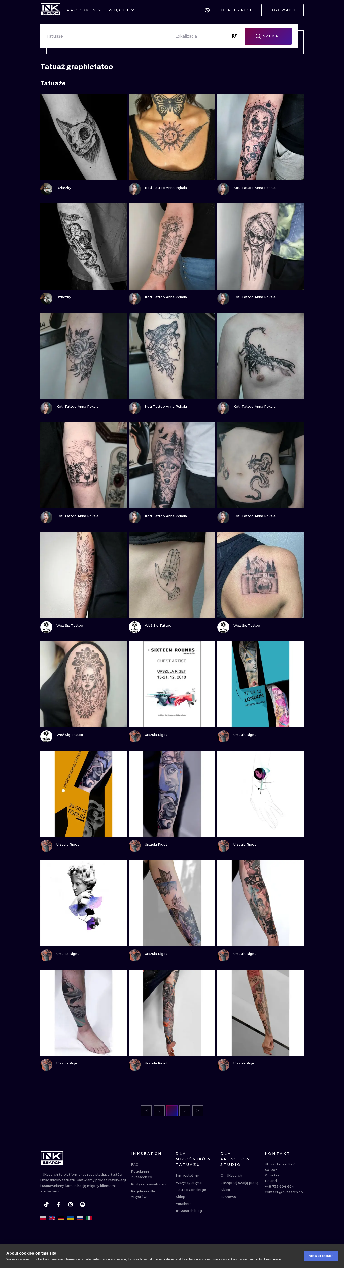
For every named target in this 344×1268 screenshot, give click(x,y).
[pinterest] (83, 1204)
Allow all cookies (321, 1256)
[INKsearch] (50, 10)
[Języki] (207, 10)
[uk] (70, 1218)
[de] (61, 1218)
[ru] (80, 1218)
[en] (52, 1218)
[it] (89, 1218)
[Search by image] (235, 36)
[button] (207, 10)
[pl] (43, 1218)
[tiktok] (46, 1204)
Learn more (272, 1259)
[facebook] (58, 1204)
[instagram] (70, 1204)
